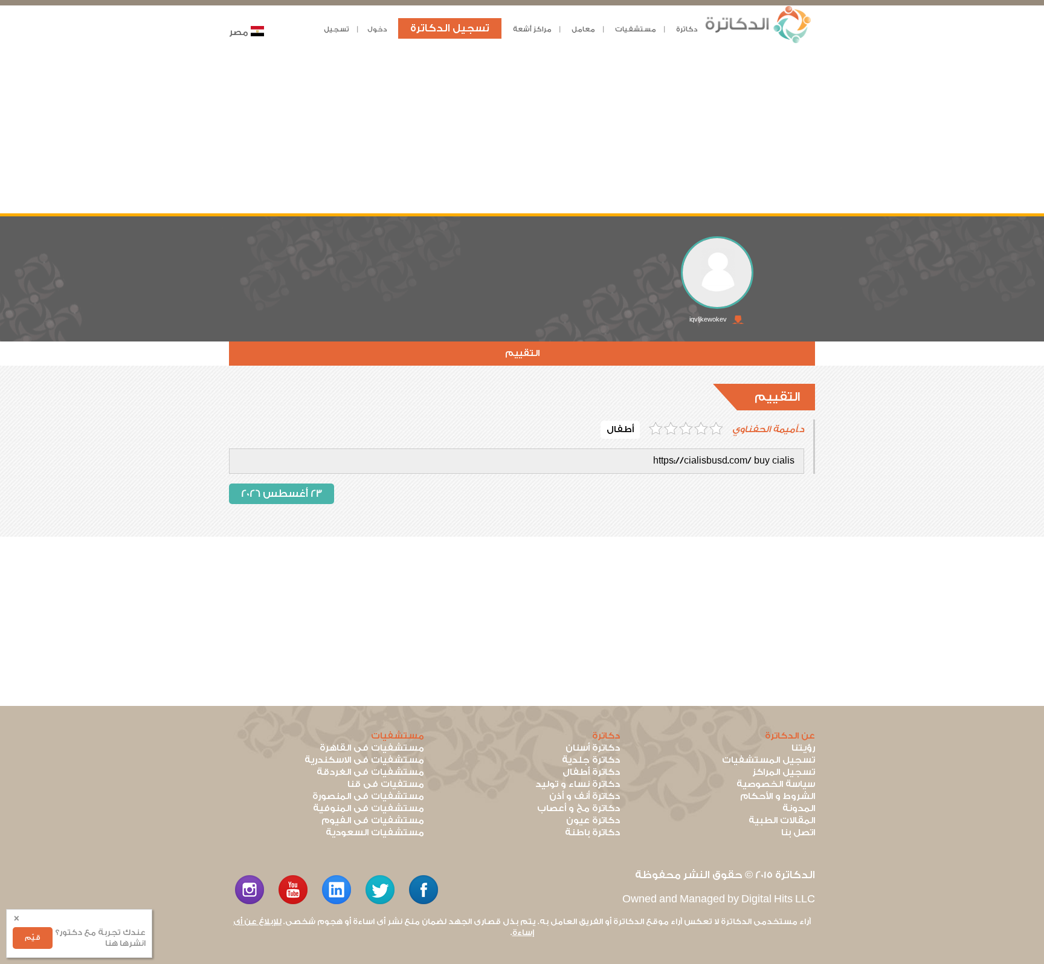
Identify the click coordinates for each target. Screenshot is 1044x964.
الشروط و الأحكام (777, 796)
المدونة (798, 808)
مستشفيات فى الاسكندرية (364, 760)
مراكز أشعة (532, 29)
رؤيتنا (803, 748)
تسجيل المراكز (783, 772)
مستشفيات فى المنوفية (368, 808)
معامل (583, 29)
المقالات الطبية (782, 820)
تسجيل (336, 29)
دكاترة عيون (593, 820)
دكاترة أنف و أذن (584, 796)
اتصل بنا (798, 832)
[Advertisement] (522, 128)
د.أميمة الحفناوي (768, 429)
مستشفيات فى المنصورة (368, 796)
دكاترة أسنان (593, 748)
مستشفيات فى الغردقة (370, 772)
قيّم (32, 938)
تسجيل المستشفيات (768, 760)
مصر (238, 32)
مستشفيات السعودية (375, 832)
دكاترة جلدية (591, 760)
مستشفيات (635, 29)
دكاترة (687, 29)
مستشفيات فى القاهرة (372, 748)
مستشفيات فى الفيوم (372, 820)
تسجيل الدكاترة (449, 28)
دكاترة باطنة (592, 832)
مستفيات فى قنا (385, 784)
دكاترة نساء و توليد (577, 784)
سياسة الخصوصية (775, 784)
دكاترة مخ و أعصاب (578, 808)
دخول (377, 29)
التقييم (522, 353)
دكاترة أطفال (591, 772)
